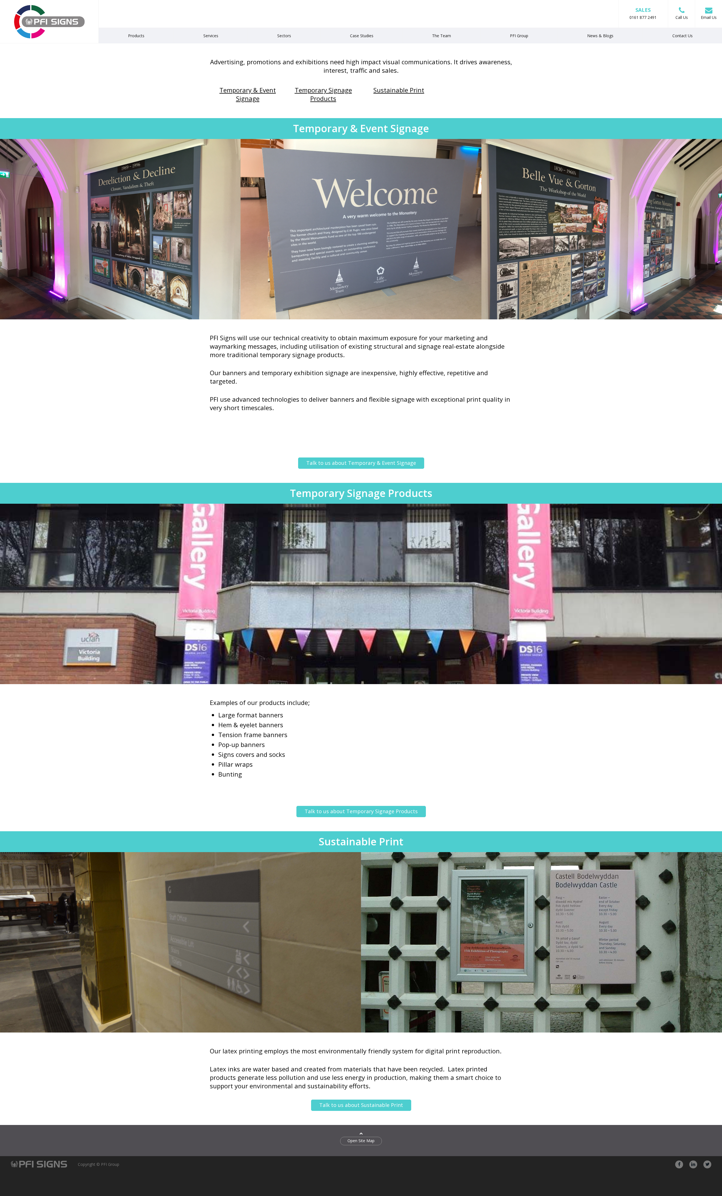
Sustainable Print (398, 90)
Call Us (681, 17)
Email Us (709, 17)
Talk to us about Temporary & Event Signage (361, 462)
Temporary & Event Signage (247, 94)
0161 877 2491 (643, 13)
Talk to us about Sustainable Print (361, 1105)
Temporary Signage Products (323, 94)
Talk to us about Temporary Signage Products (361, 811)
